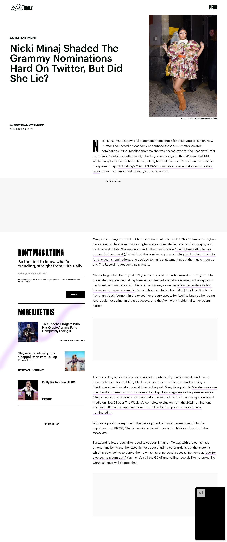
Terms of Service (69, 279)
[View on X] (155, 339)
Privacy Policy (24, 281)
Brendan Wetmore (29, 125)
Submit (75, 294)
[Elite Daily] (21, 7)
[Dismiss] (221, 490)
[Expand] (199, 490)
